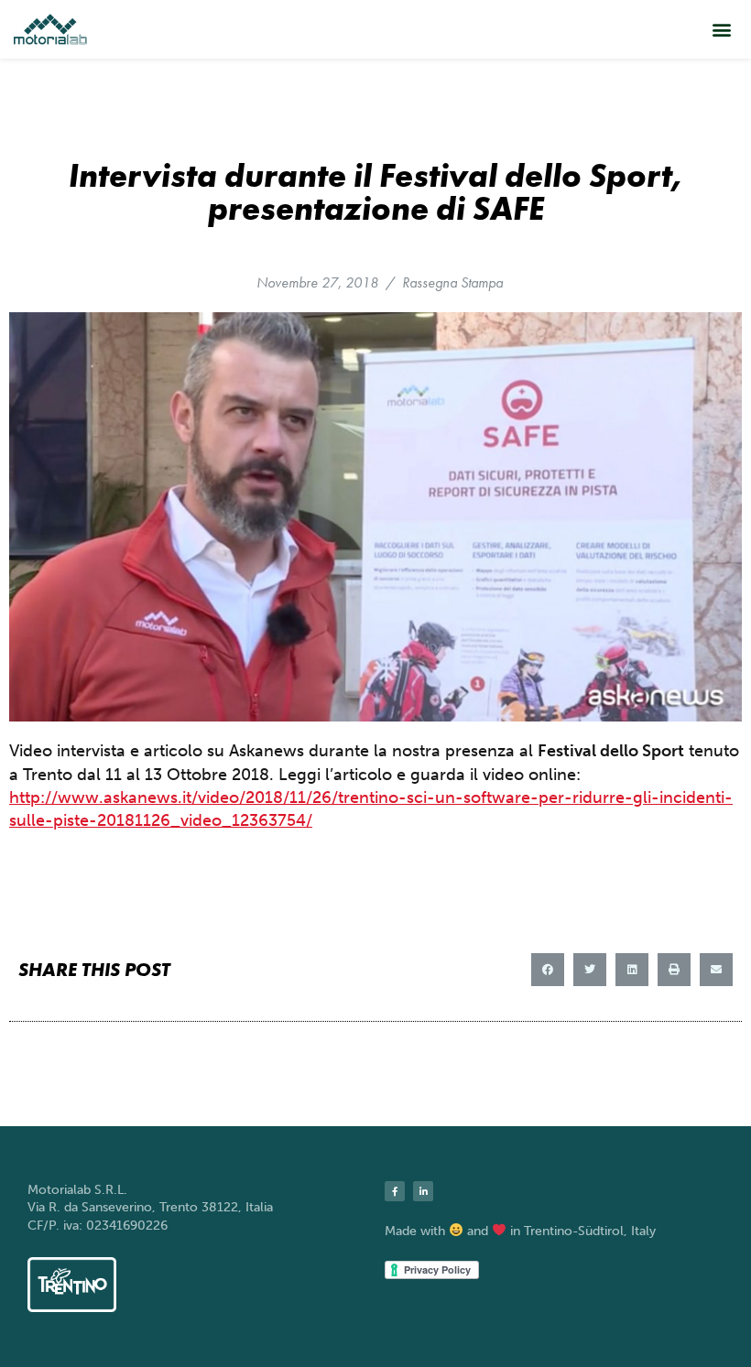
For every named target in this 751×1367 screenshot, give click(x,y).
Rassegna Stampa (452, 282)
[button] (722, 29)
